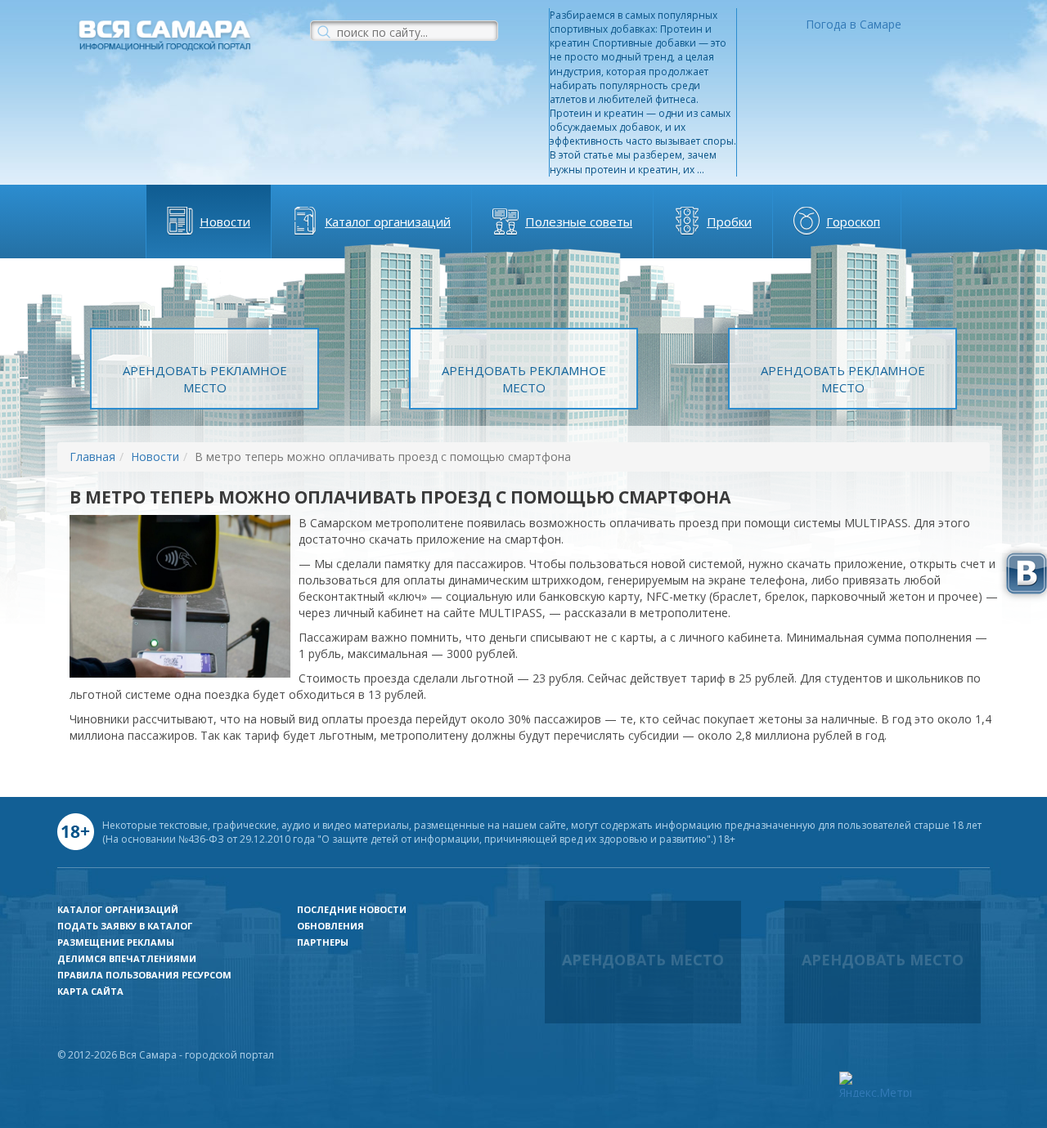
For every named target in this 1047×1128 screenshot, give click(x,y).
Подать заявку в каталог (124, 926)
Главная (92, 456)
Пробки (729, 221)
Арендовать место (643, 959)
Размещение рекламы (115, 942)
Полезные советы (578, 221)
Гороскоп (853, 221)
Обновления (330, 926)
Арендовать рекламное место (205, 379)
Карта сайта (90, 991)
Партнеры (322, 942)
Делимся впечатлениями (126, 958)
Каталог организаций (388, 221)
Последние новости (352, 909)
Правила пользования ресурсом (144, 975)
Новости (225, 221)
